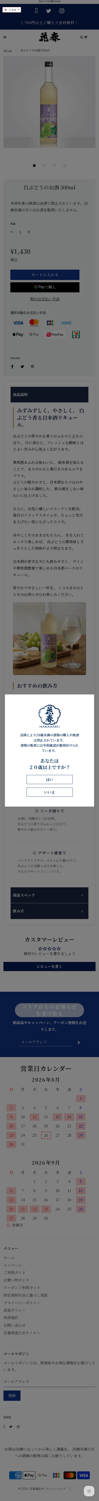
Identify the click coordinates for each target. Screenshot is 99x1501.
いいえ (49, 792)
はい (49, 779)
